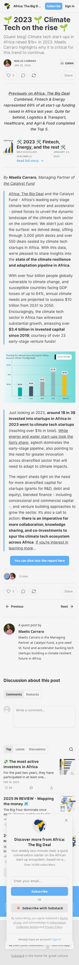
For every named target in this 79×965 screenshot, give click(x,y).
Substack (17, 956)
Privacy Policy (53, 927)
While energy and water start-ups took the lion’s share (41, 436)
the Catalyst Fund (19, 183)
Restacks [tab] (32, 694)
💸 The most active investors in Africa (21, 764)
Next (64, 606)
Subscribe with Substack (42, 908)
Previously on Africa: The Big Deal (39, 93)
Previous (17, 606)
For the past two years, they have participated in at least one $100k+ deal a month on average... (29, 774)
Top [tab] (8, 749)
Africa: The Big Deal (26, 194)
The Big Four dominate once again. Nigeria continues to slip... (28, 811)
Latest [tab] (20, 749)
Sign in (70, 6)
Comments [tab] (14, 694)
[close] (66, 820)
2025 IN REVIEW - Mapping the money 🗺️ (29, 801)
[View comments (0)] (23, 75)
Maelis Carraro (25, 60)
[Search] (71, 749)
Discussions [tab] (37, 749)
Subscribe (54, 6)
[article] (39, 774)
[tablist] (22, 694)
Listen (69, 63)
